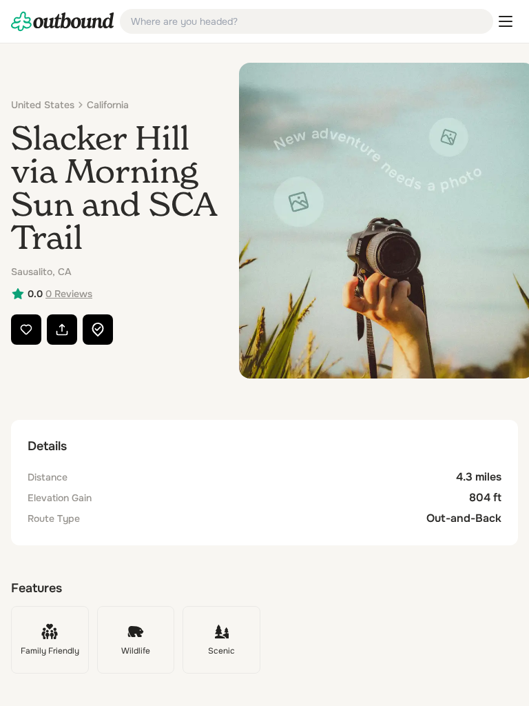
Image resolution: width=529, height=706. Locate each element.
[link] (62, 21)
